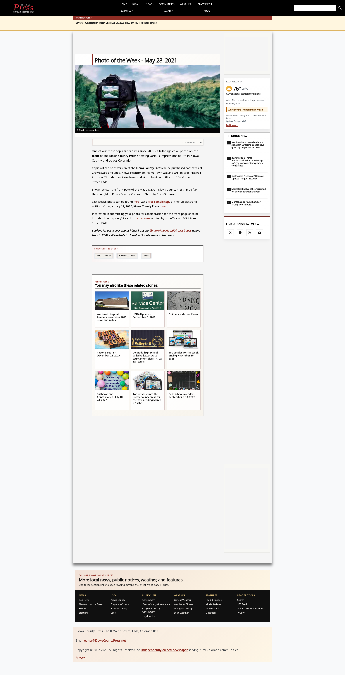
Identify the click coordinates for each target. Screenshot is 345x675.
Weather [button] (185, 4)
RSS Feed (242, 604)
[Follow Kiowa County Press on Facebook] (240, 232)
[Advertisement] (247, 351)
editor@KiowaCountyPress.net (105, 640)
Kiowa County (127, 255)
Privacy (240, 612)
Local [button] (135, 4)
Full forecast (232, 125)
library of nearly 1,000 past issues (170, 230)
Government (148, 599)
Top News (84, 599)
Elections (83, 612)
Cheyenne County (120, 604)
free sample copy (159, 201)
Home (123, 4)
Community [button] (166, 4)
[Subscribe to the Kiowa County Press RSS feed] (249, 232)
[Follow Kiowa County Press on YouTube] (259, 232)
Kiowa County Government (156, 604)
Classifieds (205, 4)
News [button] (149, 4)
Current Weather (182, 599)
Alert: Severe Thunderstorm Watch (245, 109)
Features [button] (125, 10)
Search (240, 599)
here (136, 201)
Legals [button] (167, 10)
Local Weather (181, 612)
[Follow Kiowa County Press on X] (230, 232)
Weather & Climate (183, 604)
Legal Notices (149, 616)
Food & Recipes (214, 599)
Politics (82, 608)
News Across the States (91, 604)
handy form (142, 218)
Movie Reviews (213, 604)
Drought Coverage (183, 608)
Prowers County (119, 608)
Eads (146, 255)
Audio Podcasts (214, 608)
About (208, 10)
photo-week (104, 255)
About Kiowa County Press (251, 608)
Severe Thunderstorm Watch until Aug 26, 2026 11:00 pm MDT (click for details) (116, 22)
